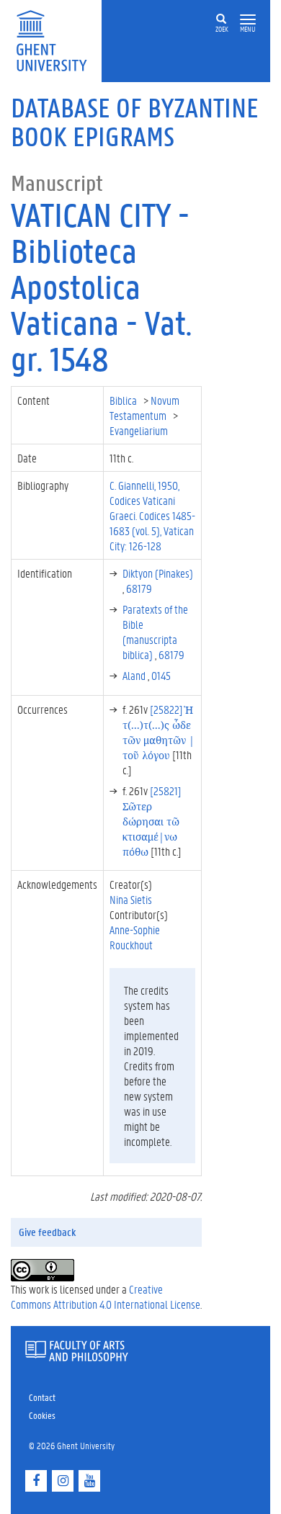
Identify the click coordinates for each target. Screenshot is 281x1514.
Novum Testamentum (144, 408)
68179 (139, 588)
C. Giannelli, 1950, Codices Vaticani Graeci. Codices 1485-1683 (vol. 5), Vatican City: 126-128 (152, 515)
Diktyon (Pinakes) (157, 573)
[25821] (152, 821)
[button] (248, 20)
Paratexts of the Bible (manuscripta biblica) (155, 631)
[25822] (158, 732)
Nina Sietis (131, 899)
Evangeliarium (140, 430)
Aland (135, 675)
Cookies (42, 1415)
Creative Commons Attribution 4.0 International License (105, 1296)
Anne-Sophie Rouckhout (135, 937)
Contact (42, 1397)
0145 (161, 675)
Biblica (124, 400)
